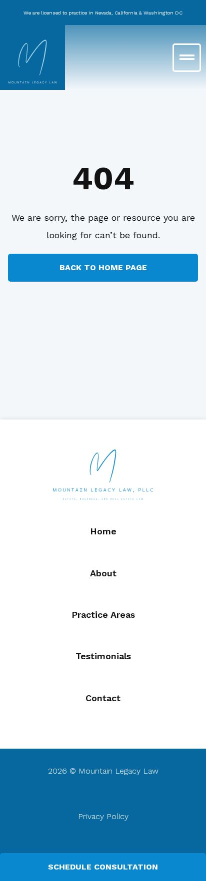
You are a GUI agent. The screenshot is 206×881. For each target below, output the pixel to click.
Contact (103, 698)
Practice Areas (103, 614)
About (103, 573)
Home (103, 531)
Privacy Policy (103, 816)
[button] (154, 57)
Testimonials (103, 656)
